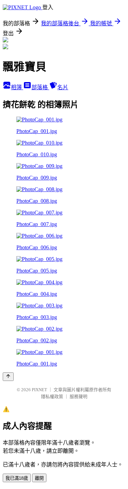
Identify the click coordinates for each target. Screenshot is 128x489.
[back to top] (8, 376)
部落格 (40, 87)
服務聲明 (78, 396)
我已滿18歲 (16, 478)
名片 (62, 87)
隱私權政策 (52, 396)
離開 (39, 478)
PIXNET (39, 389)
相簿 (17, 87)
